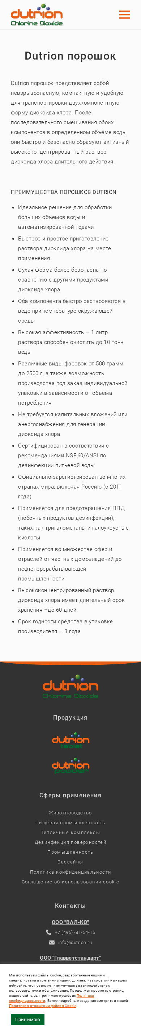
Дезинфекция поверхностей (71, 842)
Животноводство (70, 813)
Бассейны (70, 862)
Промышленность (70, 852)
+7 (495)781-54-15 (75, 932)
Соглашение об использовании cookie (71, 882)
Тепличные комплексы (71, 832)
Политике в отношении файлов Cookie (42, 1006)
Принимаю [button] (27, 1019)
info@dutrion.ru (75, 942)
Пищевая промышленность (70, 822)
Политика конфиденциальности (70, 872)
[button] (124, 14)
